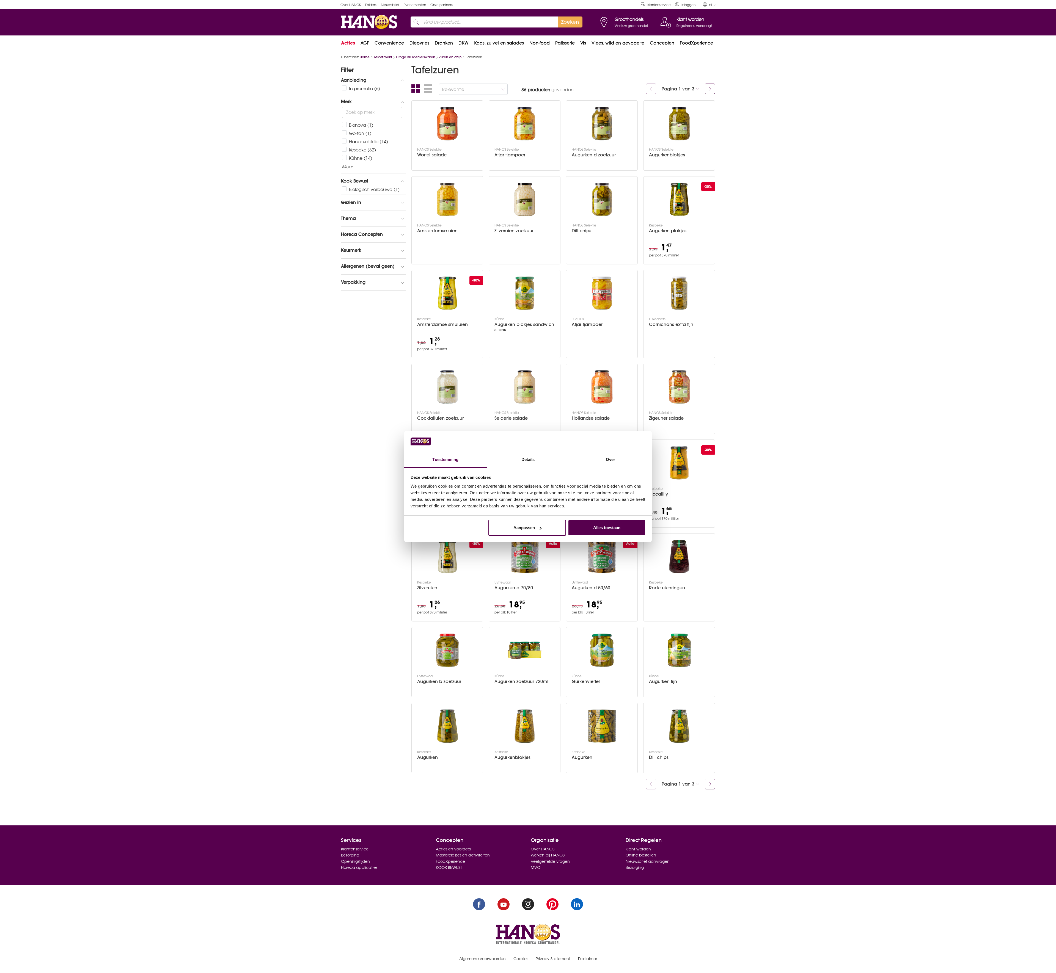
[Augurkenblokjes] (679, 123)
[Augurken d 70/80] (524, 556)
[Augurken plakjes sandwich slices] (524, 293)
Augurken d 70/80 (513, 587)
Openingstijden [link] (355, 861)
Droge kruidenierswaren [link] (415, 57)
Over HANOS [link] (350, 4)
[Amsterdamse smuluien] (447, 293)
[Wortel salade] (447, 123)
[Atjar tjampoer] (524, 123)
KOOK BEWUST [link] (449, 867)
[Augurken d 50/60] (602, 556)
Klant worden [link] (638, 849)
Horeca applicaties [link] (359, 867)
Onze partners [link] (441, 4)
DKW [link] (463, 43)
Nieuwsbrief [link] (390, 4)
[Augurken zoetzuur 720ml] (524, 650)
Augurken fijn (663, 681)
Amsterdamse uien (437, 230)
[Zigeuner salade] (679, 387)
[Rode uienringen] (679, 556)
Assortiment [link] (383, 57)
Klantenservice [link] (659, 4)
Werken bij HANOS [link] (548, 855)
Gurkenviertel (586, 681)
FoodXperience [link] (696, 43)
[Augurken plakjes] (679, 199)
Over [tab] (610, 459)
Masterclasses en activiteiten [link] (463, 855)
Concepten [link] (662, 43)
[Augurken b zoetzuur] (447, 650)
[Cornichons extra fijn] (679, 293)
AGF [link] (365, 43)
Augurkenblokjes (667, 154)
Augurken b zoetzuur (439, 681)
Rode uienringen (667, 587)
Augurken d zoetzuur (594, 154)
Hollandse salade (591, 418)
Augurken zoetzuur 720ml (521, 681)
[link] (685, 4)
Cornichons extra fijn (671, 324)
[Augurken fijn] (679, 650)
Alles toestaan (606, 527)
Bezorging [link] (350, 855)
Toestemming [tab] (445, 459)
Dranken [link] (444, 43)
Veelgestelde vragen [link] (550, 861)
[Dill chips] (602, 199)
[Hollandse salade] (602, 387)
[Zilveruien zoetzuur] (524, 199)
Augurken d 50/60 (591, 587)
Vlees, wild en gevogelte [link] (618, 43)
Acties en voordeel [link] (453, 849)
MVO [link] (535, 867)
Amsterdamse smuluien (442, 324)
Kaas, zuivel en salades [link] (499, 43)
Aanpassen (524, 527)
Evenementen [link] (415, 4)
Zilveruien (427, 587)
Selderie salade (511, 418)
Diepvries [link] (419, 43)
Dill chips (581, 230)
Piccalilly (658, 494)
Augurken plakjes (667, 230)
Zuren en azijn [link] (450, 57)
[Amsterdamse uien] (447, 199)
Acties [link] (348, 43)
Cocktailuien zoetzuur (440, 418)
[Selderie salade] (524, 387)
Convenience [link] (389, 43)
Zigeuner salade (666, 418)
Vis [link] (583, 43)
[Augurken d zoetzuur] (602, 123)
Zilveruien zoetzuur (514, 230)
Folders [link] (370, 4)
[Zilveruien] (447, 556)
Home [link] (365, 57)
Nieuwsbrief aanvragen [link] (648, 861)
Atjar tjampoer (509, 154)
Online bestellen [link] (641, 855)
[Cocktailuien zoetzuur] (447, 387)
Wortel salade (432, 154)
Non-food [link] (539, 43)
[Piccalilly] (679, 462)
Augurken (427, 757)
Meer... (349, 167)
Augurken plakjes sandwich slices (524, 327)
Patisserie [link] (565, 43)
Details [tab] (528, 459)
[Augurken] (447, 726)
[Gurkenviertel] (602, 650)
